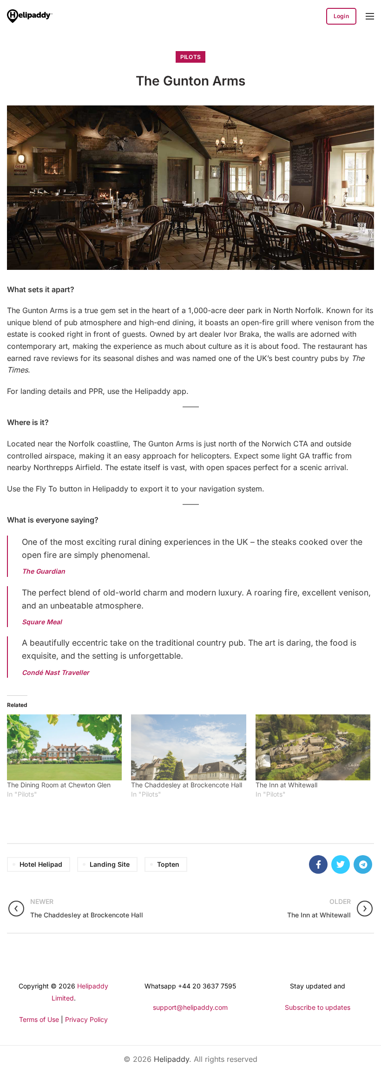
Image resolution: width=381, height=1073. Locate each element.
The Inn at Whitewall (286, 785)
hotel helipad (41, 864)
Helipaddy (171, 1059)
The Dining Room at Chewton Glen (59, 785)
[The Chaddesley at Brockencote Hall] (188, 747)
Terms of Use (39, 1019)
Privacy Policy (86, 1019)
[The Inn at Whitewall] (313, 747)
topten (168, 864)
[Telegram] (363, 864)
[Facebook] (318, 864)
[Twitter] (340, 864)
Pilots (190, 56)
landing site (110, 864)
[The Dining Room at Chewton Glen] (64, 747)
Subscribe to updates (317, 1007)
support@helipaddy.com (190, 1007)
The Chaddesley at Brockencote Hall (186, 785)
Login (341, 16)
